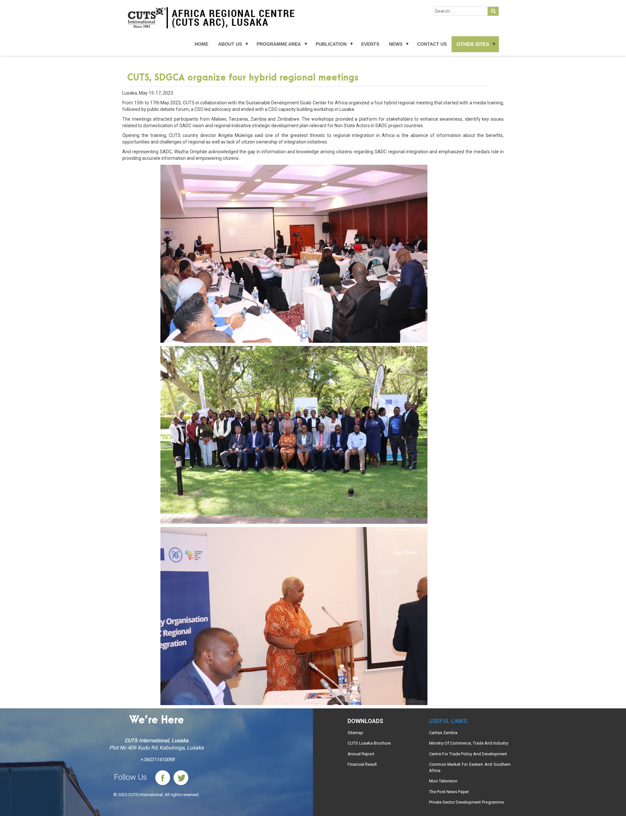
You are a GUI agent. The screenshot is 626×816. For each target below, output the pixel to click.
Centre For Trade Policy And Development (468, 753)
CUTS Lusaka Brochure (369, 743)
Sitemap (355, 732)
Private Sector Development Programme (466, 802)
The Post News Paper (449, 791)
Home (201, 44)
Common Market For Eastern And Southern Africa (470, 767)
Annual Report (361, 753)
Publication (331, 44)
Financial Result (362, 764)
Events (370, 44)
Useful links (448, 721)
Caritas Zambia (443, 732)
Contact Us (432, 44)
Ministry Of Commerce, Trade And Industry (468, 743)
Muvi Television (443, 780)
